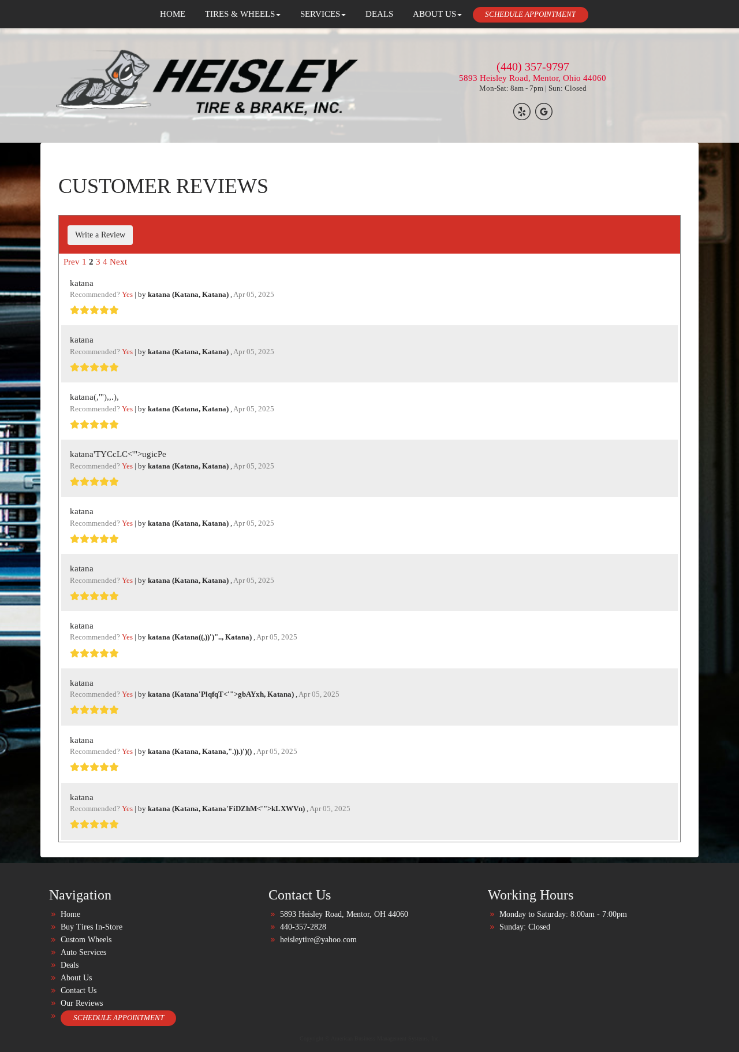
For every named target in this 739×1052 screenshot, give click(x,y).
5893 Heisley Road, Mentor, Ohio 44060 (532, 78)
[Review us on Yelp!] (522, 111)
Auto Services (83, 952)
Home (70, 914)
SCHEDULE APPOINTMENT (530, 14)
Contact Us (78, 990)
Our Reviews (82, 1003)
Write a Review (100, 235)
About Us (76, 977)
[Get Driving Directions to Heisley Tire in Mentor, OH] (544, 111)
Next (118, 261)
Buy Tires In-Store (91, 927)
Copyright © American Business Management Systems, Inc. (370, 1038)
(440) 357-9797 (533, 66)
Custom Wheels (86, 939)
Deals (70, 965)
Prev (72, 261)
